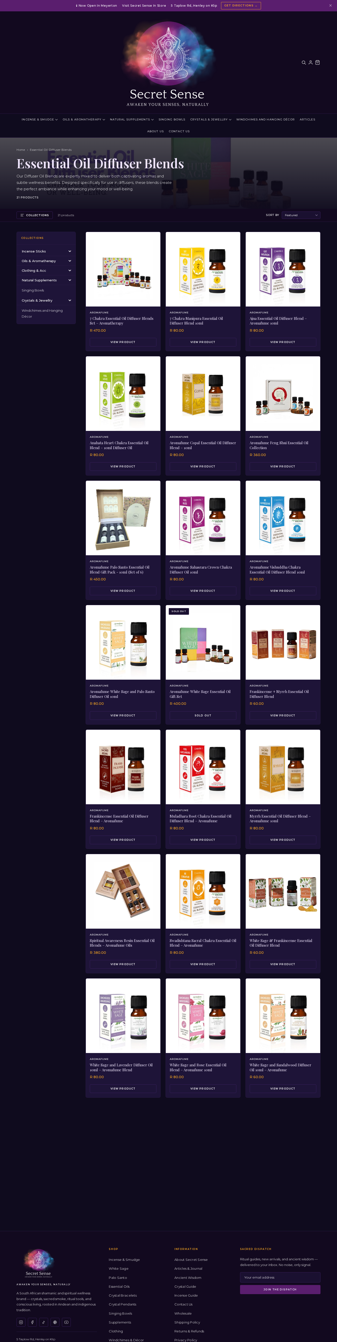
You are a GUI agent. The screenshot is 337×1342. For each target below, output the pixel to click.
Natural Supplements (130, 119)
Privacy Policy (185, 1340)
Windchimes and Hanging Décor (265, 119)
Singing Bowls (172, 119)
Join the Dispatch (280, 1289)
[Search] (304, 62)
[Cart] (317, 62)
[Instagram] (21, 1322)
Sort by (272, 215)
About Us (155, 131)
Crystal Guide (185, 1286)
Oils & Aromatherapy (82, 119)
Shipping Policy (187, 1322)
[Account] (311, 62)
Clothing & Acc (34, 270)
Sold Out (203, 715)
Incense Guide (186, 1295)
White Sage (119, 1268)
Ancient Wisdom (188, 1278)
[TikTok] (43, 1322)
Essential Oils (119, 1286)
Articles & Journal (188, 1268)
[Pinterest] (55, 1322)
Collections (37, 215)
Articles (307, 119)
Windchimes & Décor (126, 1340)
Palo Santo (118, 1278)
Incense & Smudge (38, 119)
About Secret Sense (191, 1260)
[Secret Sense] (168, 62)
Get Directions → (241, 5)
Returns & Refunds (189, 1331)
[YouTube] (66, 1322)
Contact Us (179, 131)
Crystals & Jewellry (209, 119)
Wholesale (183, 1313)
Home (21, 150)
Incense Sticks (34, 251)
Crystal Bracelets (122, 1295)
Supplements (120, 1322)
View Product (123, 342)
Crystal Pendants (122, 1304)
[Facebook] (32, 1322)
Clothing (116, 1331)
